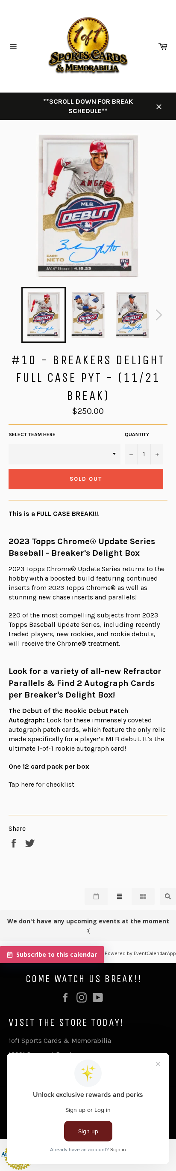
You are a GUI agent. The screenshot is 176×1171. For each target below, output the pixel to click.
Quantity (137, 434)
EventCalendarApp (155, 953)
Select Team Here (32, 434)
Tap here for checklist (41, 784)
